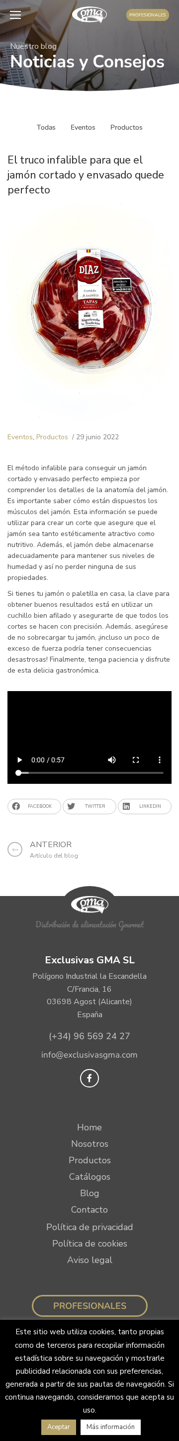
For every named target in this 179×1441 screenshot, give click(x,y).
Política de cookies (89, 1244)
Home (89, 1127)
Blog (89, 1193)
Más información (111, 1427)
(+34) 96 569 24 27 (89, 1036)
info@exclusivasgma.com (89, 1055)
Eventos (83, 127)
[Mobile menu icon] (17, 15)
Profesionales (89, 1306)
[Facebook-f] (89, 1078)
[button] (34, 807)
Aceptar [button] (58, 1427)
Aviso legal (89, 1260)
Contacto (89, 1210)
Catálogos (89, 1177)
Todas (46, 127)
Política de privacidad (89, 1227)
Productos (126, 127)
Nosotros (89, 1144)
